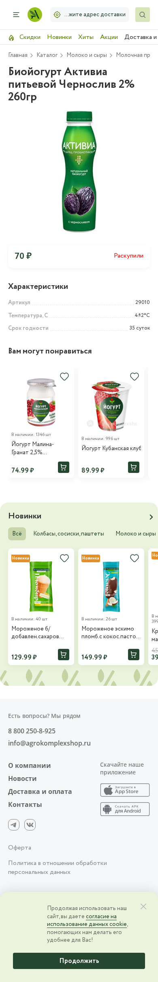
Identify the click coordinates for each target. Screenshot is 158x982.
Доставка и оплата (40, 791)
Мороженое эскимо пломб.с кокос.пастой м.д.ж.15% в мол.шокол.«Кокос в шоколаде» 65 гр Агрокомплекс (110, 633)
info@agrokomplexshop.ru (49, 743)
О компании (29, 765)
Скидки (29, 37)
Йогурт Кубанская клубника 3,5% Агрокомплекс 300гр (111, 449)
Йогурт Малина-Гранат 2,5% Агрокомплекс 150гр (37, 449)
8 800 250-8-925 (32, 730)
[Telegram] (13, 824)
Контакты (25, 804)
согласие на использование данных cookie (87, 921)
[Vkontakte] (30, 824)
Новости (22, 778)
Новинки (59, 37)
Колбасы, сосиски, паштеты (68, 534)
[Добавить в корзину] (63, 467)
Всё (17, 534)
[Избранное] (64, 376)
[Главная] (35, 14)
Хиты (86, 37)
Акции (109, 37)
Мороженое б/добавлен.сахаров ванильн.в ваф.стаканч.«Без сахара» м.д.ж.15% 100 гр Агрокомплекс (39, 633)
